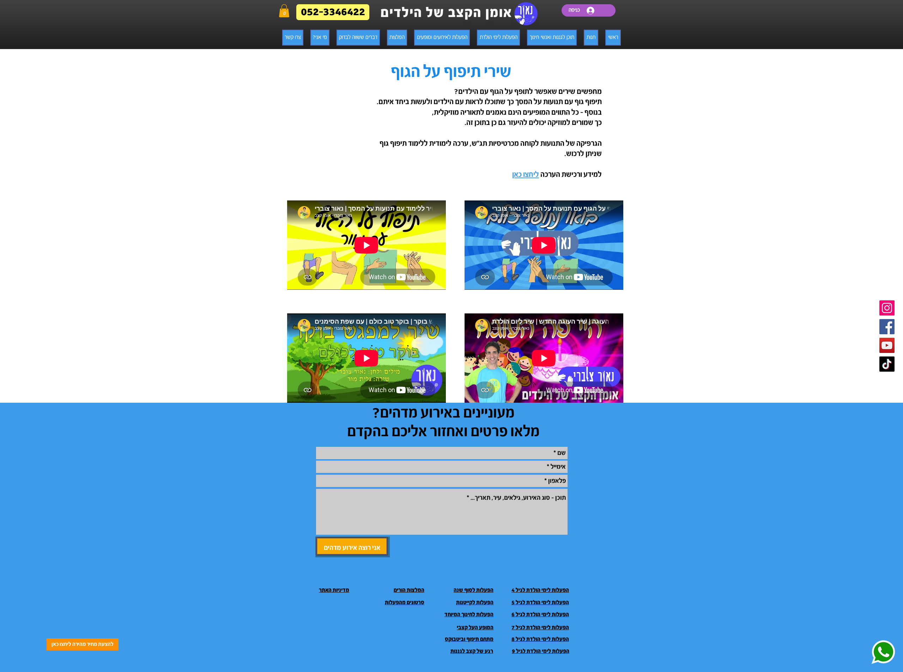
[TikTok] (887, 364)
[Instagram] (887, 308)
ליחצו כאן (525, 175)
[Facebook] (887, 326)
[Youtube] (887, 345)
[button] (284, 10)
